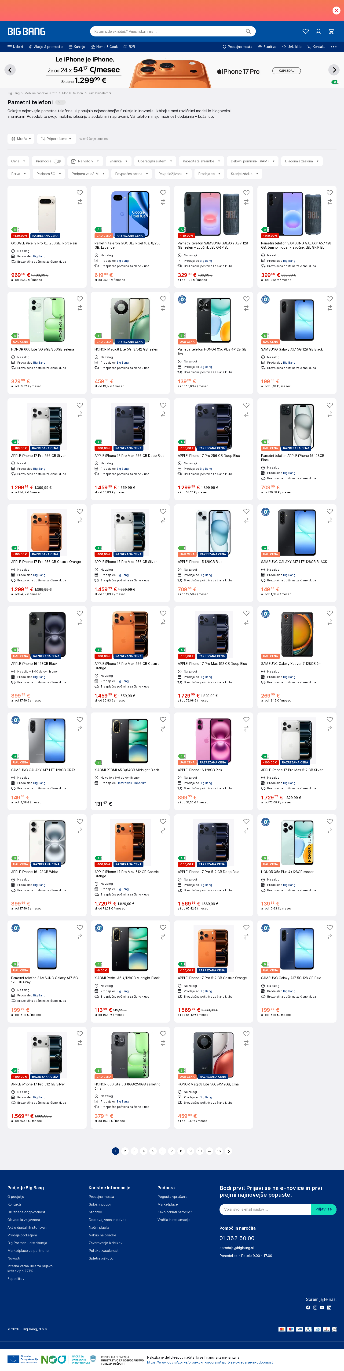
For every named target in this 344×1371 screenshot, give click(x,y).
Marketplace (167, 1204)
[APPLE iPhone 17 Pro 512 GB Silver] (47, 1077)
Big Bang (39, 256)
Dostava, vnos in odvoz (107, 1220)
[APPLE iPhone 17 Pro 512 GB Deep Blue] (213, 865)
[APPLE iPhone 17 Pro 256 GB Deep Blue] (213, 449)
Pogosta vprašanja (172, 1197)
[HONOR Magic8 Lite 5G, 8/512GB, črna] (213, 1077)
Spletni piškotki (101, 1258)
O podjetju (15, 1197)
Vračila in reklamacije (173, 1220)
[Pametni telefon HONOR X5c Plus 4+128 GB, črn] (213, 343)
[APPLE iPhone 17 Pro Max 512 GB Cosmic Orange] (130, 865)
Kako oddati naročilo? (174, 1212)
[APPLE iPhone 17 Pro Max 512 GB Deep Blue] (213, 657)
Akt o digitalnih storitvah (27, 1227)
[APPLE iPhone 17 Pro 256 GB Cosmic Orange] (47, 553)
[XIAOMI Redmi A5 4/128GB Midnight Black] (130, 971)
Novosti (13, 1258)
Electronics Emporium (131, 783)
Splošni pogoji (100, 1204)
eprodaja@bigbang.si (237, 1248)
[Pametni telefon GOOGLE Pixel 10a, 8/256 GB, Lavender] (130, 236)
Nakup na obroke (102, 1235)
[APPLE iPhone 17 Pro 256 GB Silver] (47, 449)
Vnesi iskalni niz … (125, 31)
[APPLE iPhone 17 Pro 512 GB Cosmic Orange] (213, 971)
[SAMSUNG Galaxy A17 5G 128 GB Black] (297, 343)
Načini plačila (99, 1227)
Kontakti (14, 1204)
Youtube (322, 1307)
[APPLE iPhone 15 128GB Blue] (213, 553)
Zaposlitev (15, 1279)
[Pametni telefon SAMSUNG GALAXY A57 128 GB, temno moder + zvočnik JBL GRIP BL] (297, 236)
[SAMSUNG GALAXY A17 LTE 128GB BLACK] (297, 553)
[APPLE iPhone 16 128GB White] (47, 865)
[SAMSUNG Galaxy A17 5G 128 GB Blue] (297, 971)
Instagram (315, 1307)
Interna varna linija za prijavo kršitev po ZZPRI (30, 1268)
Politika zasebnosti (104, 1251)
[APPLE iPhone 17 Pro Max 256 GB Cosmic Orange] (130, 657)
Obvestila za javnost (23, 1220)
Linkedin (329, 1307)
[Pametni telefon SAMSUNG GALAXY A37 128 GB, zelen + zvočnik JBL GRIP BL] (213, 236)
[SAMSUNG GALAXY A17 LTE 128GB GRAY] (47, 761)
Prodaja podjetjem (22, 1235)
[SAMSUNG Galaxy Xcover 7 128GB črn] (297, 657)
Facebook (308, 1307)
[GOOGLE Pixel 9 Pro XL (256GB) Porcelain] (47, 236)
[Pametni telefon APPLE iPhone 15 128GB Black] (297, 449)
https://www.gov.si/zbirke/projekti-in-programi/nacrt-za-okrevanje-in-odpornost (210, 1362)
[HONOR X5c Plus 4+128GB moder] (297, 865)
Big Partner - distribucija (27, 1243)
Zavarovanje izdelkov (105, 1243)
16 (219, 1151)
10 (200, 1151)
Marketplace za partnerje (28, 1251)
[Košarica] (331, 31)
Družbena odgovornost (26, 1212)
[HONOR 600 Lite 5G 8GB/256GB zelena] (47, 343)
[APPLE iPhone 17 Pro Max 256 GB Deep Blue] (130, 449)
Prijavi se (323, 1209)
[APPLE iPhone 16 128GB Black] (47, 657)
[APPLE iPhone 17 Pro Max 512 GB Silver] (297, 761)
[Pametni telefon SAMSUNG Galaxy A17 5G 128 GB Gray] (47, 971)
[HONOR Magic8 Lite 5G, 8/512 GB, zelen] (130, 343)
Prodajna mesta (101, 1197)
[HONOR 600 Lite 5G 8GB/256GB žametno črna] (130, 1077)
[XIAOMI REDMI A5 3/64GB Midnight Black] (130, 761)
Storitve (95, 1212)
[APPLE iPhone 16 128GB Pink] (213, 761)
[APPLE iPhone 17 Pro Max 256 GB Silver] (130, 553)
